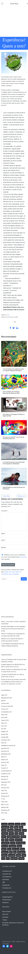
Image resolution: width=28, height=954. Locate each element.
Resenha (3, 776)
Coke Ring (6, 496)
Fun (2, 728)
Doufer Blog (14, 3)
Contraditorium (6, 876)
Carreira (3, 703)
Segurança (4, 782)
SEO (2, 785)
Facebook (5, 833)
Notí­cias (3, 762)
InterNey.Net (6, 885)
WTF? (2, 813)
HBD (3, 882)
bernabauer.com (7, 871)
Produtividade (5, 771)
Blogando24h (5, 698)
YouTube (21, 858)
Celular (4, 830)
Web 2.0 (3, 804)
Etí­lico (3, 723)
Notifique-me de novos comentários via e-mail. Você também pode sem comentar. (14, 557)
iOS (3, 840)
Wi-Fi (7, 858)
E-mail (24, 830)
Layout (13, 843)
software (4, 855)
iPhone (12, 840)
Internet (23, 836)
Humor (4, 836)
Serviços (3, 787)
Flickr (8, 314)
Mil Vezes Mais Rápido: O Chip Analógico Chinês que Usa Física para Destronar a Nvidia (13, 629)
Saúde (22, 849)
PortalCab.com (6, 888)
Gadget (3, 731)
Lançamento (5, 843)
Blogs (16, 827)
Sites (2, 790)
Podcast (3, 768)
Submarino (5, 902)
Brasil (21, 827)
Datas (3, 714)
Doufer (3, 679)
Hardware (4, 740)
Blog (11, 827)
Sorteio (3, 793)
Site (15, 852)
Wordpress (4, 810)
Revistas (3, 779)
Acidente (4, 824)
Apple (3, 695)
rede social (16, 849)
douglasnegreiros (7, 897)
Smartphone (21, 852)
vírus (3, 858)
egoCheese (5, 879)
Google (3, 737)
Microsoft (4, 751)
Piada (2, 765)
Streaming (4, 796)
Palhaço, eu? (21, 496)
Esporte (3, 720)
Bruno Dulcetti (6, 911)
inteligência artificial (13, 836)
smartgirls (5, 917)
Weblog (3, 807)
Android (17, 824)
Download (18, 830)
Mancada (4, 748)
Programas (4, 773)
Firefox (11, 833)
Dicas (2, 717)
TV (2, 799)
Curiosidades (5, 712)
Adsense (11, 824)
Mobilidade (4, 754)
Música (3, 759)
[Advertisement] (14, 22)
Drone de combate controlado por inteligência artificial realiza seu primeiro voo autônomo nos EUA (13, 682)
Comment (4, 511)
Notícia (4, 849)
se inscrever (23, 557)
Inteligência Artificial (7, 745)
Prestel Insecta (6, 899)
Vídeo (3, 801)
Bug (2, 700)
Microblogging (20, 843)
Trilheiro (4, 920)
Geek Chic (5, 914)
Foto (2, 726)
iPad (6, 840)
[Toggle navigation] (2, 3)
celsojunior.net (6, 874)
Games (3, 734)
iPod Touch (18, 840)
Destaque (10, 830)
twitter (18, 855)
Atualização (5, 827)
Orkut (9, 849)
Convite (3, 709)
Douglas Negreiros (6, 664)
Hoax (2, 743)
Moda (3, 757)
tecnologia (12, 855)
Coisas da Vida (5, 706)
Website (3, 547)
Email (3, 540)
